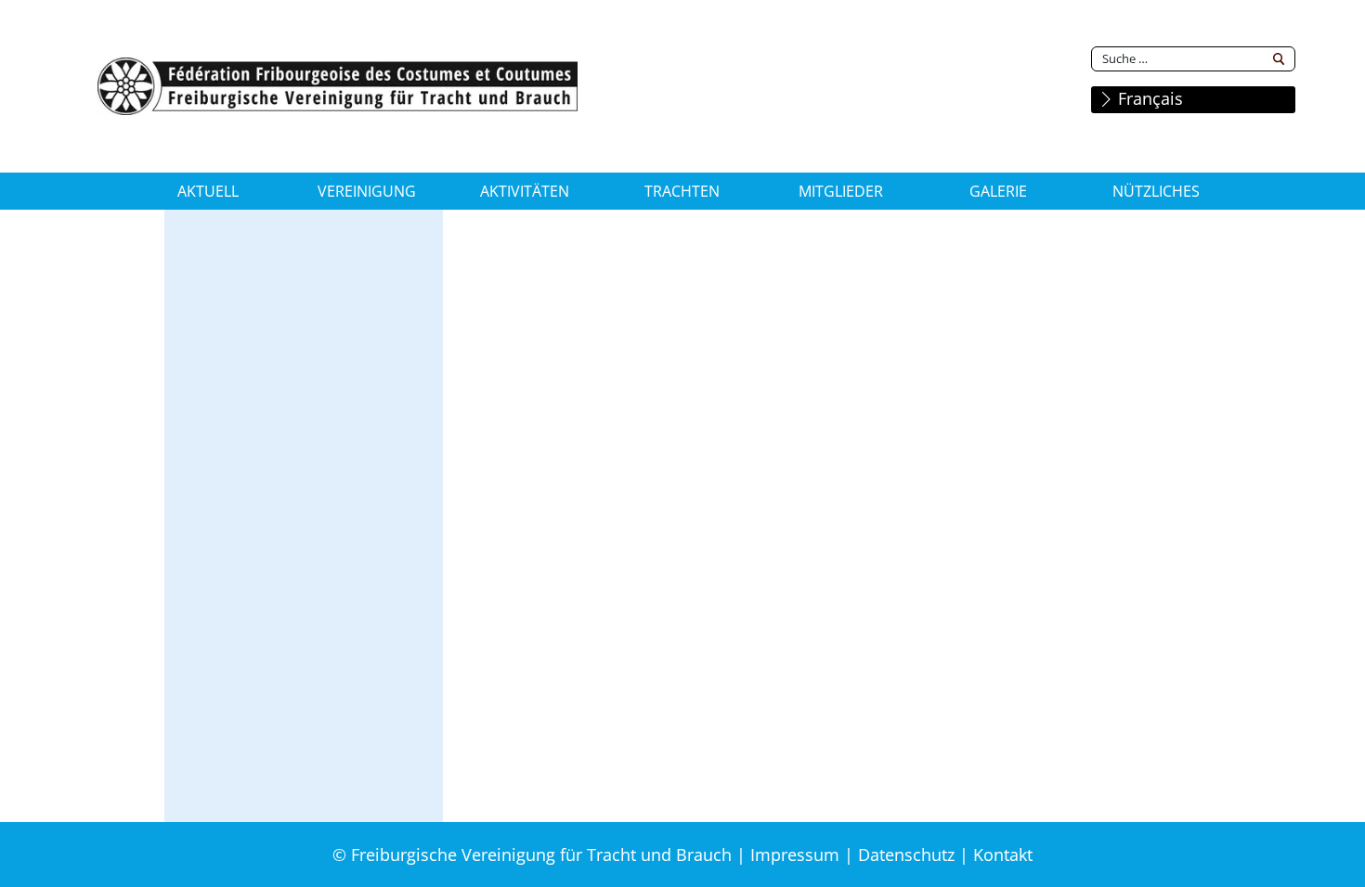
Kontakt (1003, 854)
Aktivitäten (524, 191)
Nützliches (1156, 191)
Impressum (794, 854)
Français (1148, 98)
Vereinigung (367, 191)
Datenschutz (906, 854)
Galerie (998, 191)
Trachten (682, 191)
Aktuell (208, 191)
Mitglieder (841, 191)
